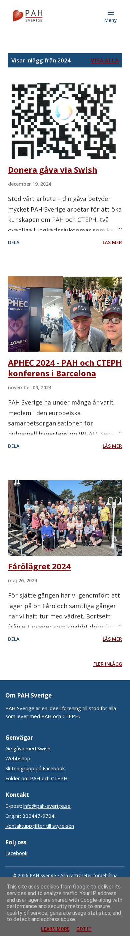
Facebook (16, 853)
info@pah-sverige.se (47, 805)
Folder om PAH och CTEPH (36, 778)
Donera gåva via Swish (52, 169)
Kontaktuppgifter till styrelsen (39, 825)
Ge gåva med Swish (27, 748)
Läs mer (112, 242)
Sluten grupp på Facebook (35, 768)
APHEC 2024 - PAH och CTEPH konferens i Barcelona (65, 368)
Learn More (55, 929)
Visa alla (105, 60)
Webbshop (17, 758)
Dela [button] (13, 242)
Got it (84, 929)
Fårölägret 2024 (39, 566)
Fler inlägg (107, 664)
